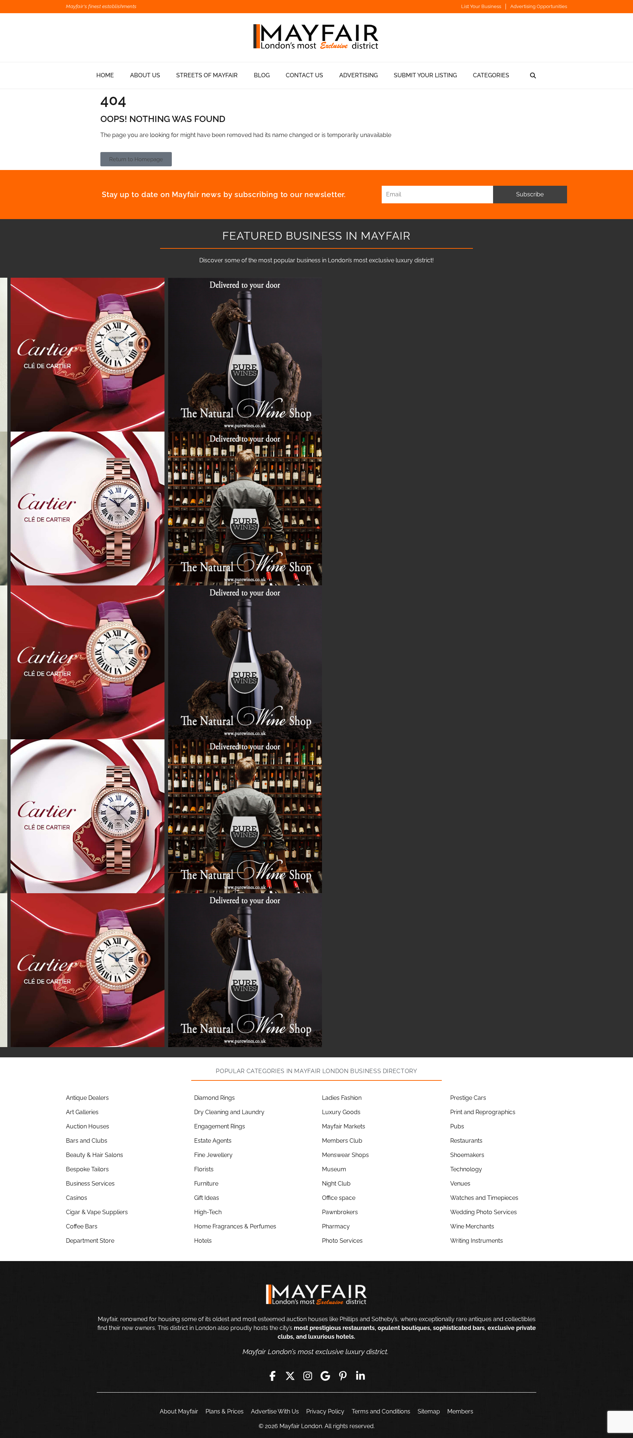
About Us (145, 75)
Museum (334, 1169)
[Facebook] (272, 1376)
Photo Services (342, 1240)
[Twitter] (290, 1376)
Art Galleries (82, 1112)
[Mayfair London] (316, 37)
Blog (262, 75)
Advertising (358, 75)
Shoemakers (467, 1154)
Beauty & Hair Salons (94, 1154)
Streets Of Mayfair (207, 75)
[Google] (325, 1376)
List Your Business (481, 6)
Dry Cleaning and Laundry (229, 1112)
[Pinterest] (343, 1376)
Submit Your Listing (425, 75)
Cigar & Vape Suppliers (97, 1212)
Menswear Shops (345, 1154)
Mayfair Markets (343, 1126)
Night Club (336, 1183)
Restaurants (466, 1140)
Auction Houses (87, 1126)
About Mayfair (179, 1411)
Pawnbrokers (340, 1212)
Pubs (457, 1126)
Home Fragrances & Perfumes (235, 1226)
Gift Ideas (206, 1197)
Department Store (90, 1240)
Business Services (90, 1183)
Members (460, 1411)
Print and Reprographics (482, 1112)
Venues (460, 1183)
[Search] (533, 75)
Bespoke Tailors (87, 1169)
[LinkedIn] (360, 1376)
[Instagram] (307, 1376)
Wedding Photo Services (483, 1212)
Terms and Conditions (381, 1411)
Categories (491, 75)
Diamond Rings (214, 1097)
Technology (466, 1169)
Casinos (76, 1197)
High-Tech (208, 1212)
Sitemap (429, 1411)
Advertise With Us (275, 1411)
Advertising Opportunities (538, 6)
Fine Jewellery (213, 1154)
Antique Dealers (87, 1097)
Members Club (342, 1140)
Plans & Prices (225, 1411)
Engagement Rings (219, 1126)
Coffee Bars (81, 1226)
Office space (338, 1197)
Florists (204, 1169)
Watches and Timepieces (484, 1197)
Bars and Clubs (86, 1140)
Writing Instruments (476, 1240)
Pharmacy (336, 1226)
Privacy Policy (325, 1411)
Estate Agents (213, 1140)
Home (105, 75)
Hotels (203, 1240)
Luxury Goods (341, 1112)
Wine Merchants (472, 1226)
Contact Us (304, 75)
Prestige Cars (468, 1097)
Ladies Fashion (342, 1097)
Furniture (206, 1183)
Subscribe (530, 194)
